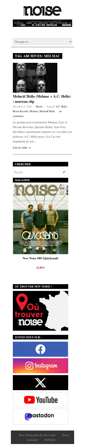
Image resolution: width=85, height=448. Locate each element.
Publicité (50, 440)
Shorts (39, 106)
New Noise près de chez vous (37, 435)
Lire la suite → (22, 147)
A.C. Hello (61, 106)
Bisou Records (20, 111)
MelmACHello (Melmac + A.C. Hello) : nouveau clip (42, 99)
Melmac (34, 111)
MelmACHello (47, 111)
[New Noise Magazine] (42, 14)
